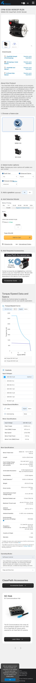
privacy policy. (10, 676)
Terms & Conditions (28, 679)
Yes (30, 192)
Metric (26, 309)
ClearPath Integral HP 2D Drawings (10, 57)
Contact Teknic (27, 546)
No (24, 192)
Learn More (16, 639)
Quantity (18, 224)
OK (10, 679)
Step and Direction (8, 570)
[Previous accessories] (15, 648)
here (19, 542)
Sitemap (23, 681)
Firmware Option (9, 181)
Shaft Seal (7, 173)
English (21, 309)
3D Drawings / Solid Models (11, 62)
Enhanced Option (25, 173)
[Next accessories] (20, 648)
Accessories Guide (10, 281)
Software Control (8, 557)
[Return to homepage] (5, 5)
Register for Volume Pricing (22, 208)
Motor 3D (14, 47)
